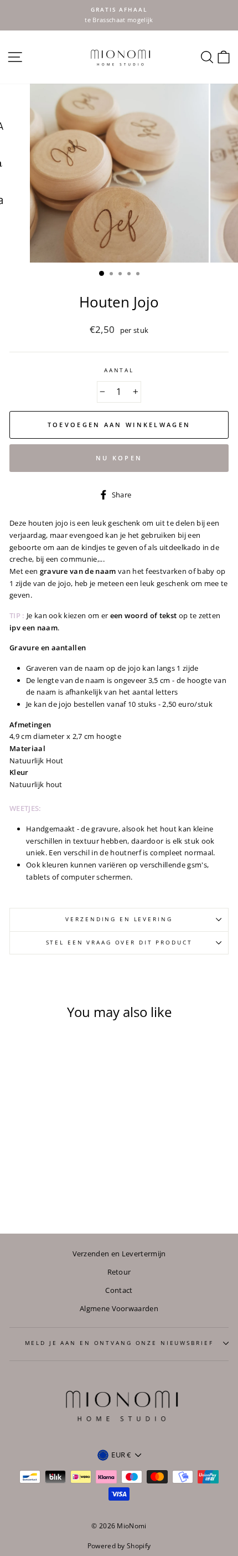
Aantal (119, 370)
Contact (118, 1290)
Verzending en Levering (118, 919)
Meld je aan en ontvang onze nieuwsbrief (119, 1343)
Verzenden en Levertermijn (119, 1254)
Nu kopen (119, 458)
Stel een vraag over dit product (119, 942)
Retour (119, 1272)
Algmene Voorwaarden (119, 1308)
